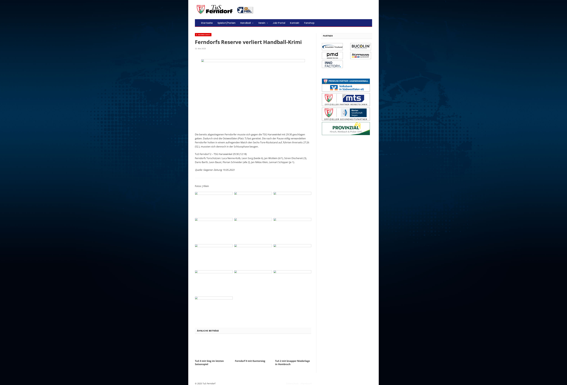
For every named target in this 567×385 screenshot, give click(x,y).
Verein (261, 22)
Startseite (207, 22)
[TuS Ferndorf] (225, 9)
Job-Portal (279, 22)
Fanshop (309, 22)
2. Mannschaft (203, 34)
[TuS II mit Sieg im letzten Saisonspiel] (213, 347)
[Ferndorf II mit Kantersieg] (253, 347)
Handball (245, 22)
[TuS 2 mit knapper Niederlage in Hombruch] (293, 347)
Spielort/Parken (226, 22)
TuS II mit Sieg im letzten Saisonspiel (209, 362)
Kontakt (294, 22)
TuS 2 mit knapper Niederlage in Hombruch (292, 362)
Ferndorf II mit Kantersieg (250, 361)
